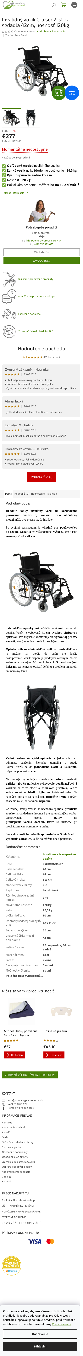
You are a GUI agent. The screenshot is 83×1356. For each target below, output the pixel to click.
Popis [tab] (8, 494)
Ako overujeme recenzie (16, 1172)
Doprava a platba (11, 1147)
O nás (5, 1137)
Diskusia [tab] (52, 494)
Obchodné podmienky (15, 1152)
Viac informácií (61, 1324)
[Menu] (74, 5)
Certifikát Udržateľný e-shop (18, 1200)
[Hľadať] (54, 5)
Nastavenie (40, 1334)
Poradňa (7, 1132)
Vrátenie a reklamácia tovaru (18, 1162)
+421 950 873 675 (43, 244)
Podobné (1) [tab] (21, 494)
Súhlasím (40, 1346)
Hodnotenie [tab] (38, 494)
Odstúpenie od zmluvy (15, 1157)
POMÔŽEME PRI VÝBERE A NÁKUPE (21, 1212)
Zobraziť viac (41, 477)
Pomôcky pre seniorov (21, 1108)
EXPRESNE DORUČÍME (14, 1217)
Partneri (6, 1182)
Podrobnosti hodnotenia (51, 32)
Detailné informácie (13, 193)
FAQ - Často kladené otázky (18, 1142)
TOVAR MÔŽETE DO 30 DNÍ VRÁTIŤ (21, 1223)
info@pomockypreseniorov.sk (43, 241)
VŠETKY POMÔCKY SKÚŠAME (18, 1206)
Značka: (16, 35)
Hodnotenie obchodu (41, 348)
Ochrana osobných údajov (17, 1167)
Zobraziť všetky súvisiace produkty (30, 1074)
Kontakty (7, 1123)
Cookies (6, 1177)
